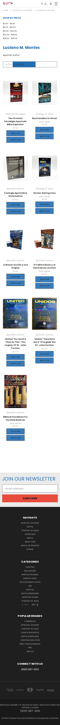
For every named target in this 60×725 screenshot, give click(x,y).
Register (35, 545)
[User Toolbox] (45, 4)
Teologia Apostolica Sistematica (15, 194)
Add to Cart (15, 139)
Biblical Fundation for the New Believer (15, 418)
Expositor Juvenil (30, 597)
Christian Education (30, 640)
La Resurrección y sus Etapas (15, 266)
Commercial (30, 621)
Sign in (24, 545)
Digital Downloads (30, 593)
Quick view (15, 133)
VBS (30, 586)
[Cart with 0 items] (50, 4)
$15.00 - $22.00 (10, 31)
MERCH (30, 538)
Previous (5, 722)
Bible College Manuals (30, 644)
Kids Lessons (30, 571)
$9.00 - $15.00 (9, 27)
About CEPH (30, 542)
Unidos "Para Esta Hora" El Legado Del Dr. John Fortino (44, 342)
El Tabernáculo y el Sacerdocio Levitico (44, 266)
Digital (30, 526)
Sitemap (30, 549)
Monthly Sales (30, 578)
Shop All (30, 589)
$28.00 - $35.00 (10, 38)
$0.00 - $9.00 (9, 23)
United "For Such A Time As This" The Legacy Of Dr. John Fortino (15, 344)
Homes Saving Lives (44, 193)
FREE (30, 647)
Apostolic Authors (30, 523)
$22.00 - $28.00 (10, 34)
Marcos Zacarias (30, 574)
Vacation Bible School (30, 582)
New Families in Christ (44, 118)
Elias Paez (30, 567)
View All (30, 651)
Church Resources (30, 632)
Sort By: (8, 64)
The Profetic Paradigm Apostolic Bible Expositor (15, 121)
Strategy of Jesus (30, 530)
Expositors (30, 534)
